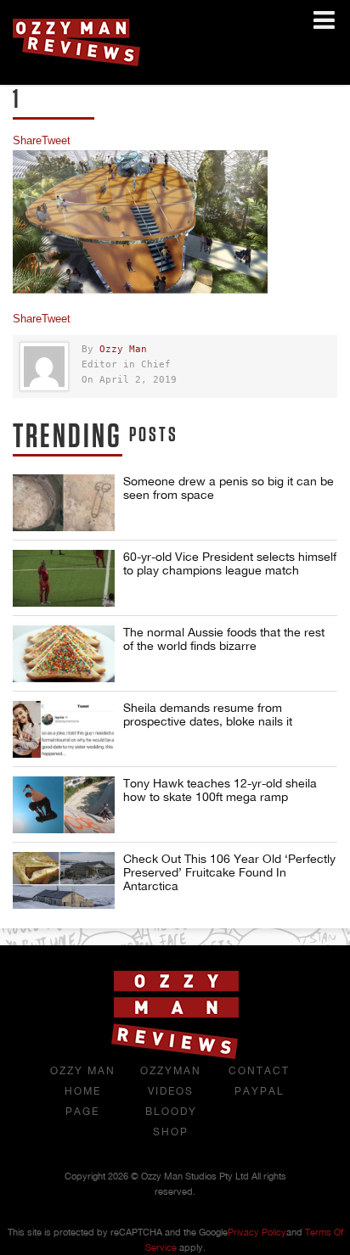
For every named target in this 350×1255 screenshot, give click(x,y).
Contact (259, 1071)
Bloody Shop (171, 1122)
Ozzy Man (123, 349)
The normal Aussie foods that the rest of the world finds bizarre (224, 639)
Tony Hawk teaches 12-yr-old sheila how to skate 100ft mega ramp (220, 790)
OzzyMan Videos (170, 1081)
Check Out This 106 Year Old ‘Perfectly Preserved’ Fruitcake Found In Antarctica (229, 872)
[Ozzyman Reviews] (175, 1056)
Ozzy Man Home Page (83, 1091)
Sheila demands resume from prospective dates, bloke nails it (207, 714)
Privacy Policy (257, 1232)
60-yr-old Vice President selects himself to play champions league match (229, 563)
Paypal (259, 1091)
